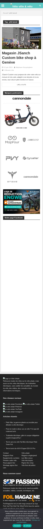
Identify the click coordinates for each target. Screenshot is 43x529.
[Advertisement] (21, 247)
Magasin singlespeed (29, 455)
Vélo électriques (27, 460)
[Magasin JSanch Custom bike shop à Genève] (21, 38)
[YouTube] (12, 409)
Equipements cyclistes (11, 458)
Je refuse (27, 526)
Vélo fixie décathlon (28, 465)
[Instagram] (13, 412)
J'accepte (17, 526)
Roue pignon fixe (9, 463)
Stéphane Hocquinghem (24, 67)
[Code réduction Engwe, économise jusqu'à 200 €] (21, 201)
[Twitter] (31, 404)
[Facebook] (12, 404)
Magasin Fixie (8, 455)
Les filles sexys (27, 458)
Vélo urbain (26, 453)
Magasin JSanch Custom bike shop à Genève (19, 57)
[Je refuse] (40, 519)
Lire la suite (21, 85)
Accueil (5, 13)
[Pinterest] (12, 406)
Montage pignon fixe (10, 465)
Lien (4, 468)
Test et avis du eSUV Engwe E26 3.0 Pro (20, 448)
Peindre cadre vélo (10, 460)
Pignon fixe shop (27, 463)
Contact (6, 453)
